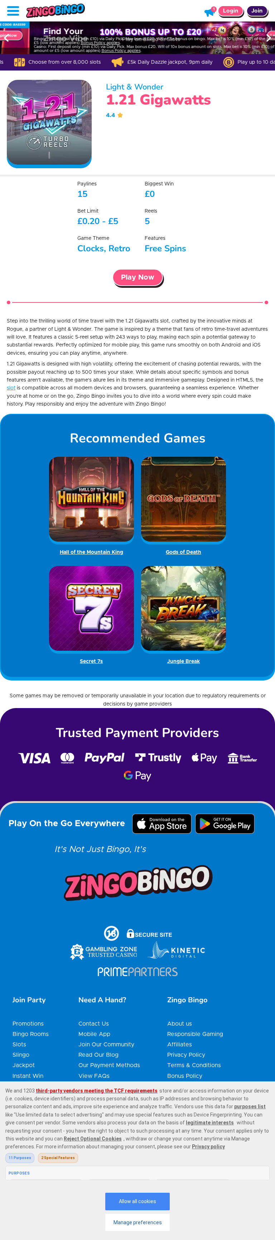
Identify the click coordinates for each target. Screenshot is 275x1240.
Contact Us (93, 1024)
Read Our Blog (98, 1055)
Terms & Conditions (194, 1065)
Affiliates (179, 1044)
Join (256, 11)
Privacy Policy (186, 1055)
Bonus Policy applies (70, 43)
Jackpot (24, 1065)
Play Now (137, 277)
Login (230, 11)
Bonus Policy (184, 1076)
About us (179, 1024)
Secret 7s (91, 661)
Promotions (28, 1024)
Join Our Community (106, 1044)
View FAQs (94, 1076)
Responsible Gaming (195, 1034)
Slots (19, 1044)
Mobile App (94, 1034)
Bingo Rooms (31, 1034)
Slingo (21, 1055)
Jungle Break (183, 661)
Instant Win (28, 1076)
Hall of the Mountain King (91, 552)
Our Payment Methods (109, 1065)
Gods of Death (183, 552)
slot (11, 388)
